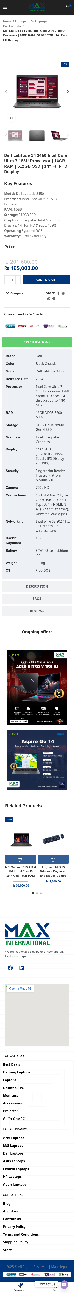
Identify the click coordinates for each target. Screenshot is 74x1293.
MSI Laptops (13, 1145)
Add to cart (46, 279)
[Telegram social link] (54, 298)
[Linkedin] (21, 968)
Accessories (12, 1103)
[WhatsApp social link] (48, 298)
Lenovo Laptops (16, 1169)
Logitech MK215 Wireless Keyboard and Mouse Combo (53, 871)
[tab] (37, 342)
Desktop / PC (13, 1088)
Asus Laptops (14, 1161)
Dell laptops (39, 21)
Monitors (10, 1095)
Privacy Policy (14, 1226)
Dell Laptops (13, 1153)
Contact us (12, 1219)
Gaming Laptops (16, 1072)
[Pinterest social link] (63, 293)
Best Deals (11, 1064)
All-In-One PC (14, 1118)
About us (10, 1211)
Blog (6, 1203)
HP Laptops (12, 1176)
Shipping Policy (15, 1242)
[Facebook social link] (58, 293)
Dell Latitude (12, 26)
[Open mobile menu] (5, 7)
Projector (10, 1111)
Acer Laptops (13, 1137)
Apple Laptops (14, 1184)
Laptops (21, 21)
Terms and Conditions (21, 1234)
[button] (20, 859)
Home (7, 21)
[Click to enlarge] (11, 118)
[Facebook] (10, 968)
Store (7, 1250)
